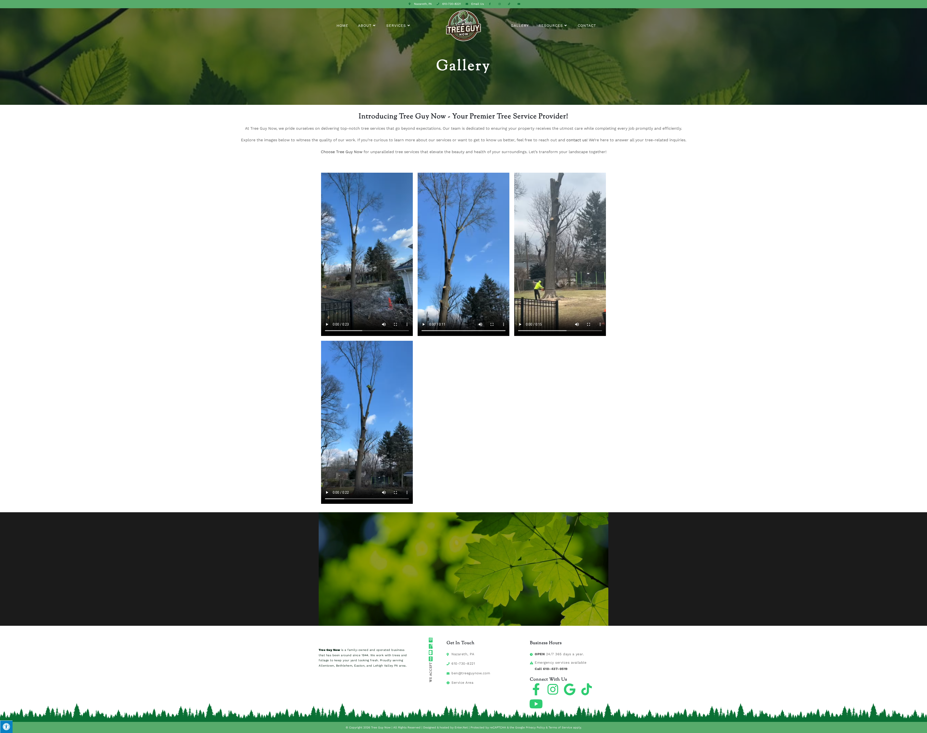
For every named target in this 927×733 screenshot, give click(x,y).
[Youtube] (536, 704)
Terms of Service (560, 727)
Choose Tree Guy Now (341, 151)
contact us (576, 140)
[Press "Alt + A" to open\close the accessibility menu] (6, 726)
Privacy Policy (535, 727)
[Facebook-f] (536, 689)
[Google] (570, 689)
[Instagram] (553, 689)
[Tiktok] (587, 689)
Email (477, 4)
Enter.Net (461, 727)
